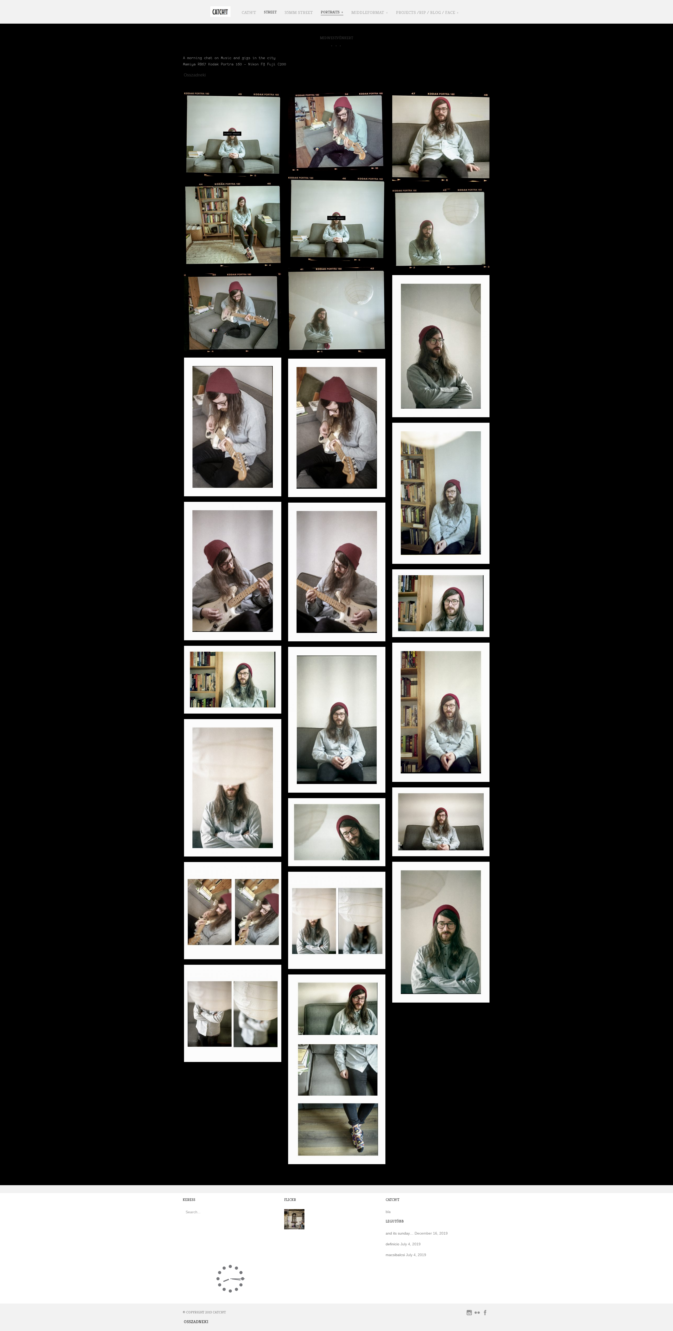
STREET (270, 12)
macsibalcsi (395, 1255)
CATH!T (249, 12)
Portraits (330, 12)
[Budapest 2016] (294, 1226)
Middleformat (367, 12)
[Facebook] (485, 1314)
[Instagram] (469, 1314)
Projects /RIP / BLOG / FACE (425, 12)
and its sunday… (400, 1233)
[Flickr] (477, 1314)
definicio (392, 1244)
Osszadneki (195, 75)
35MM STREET (298, 12)
